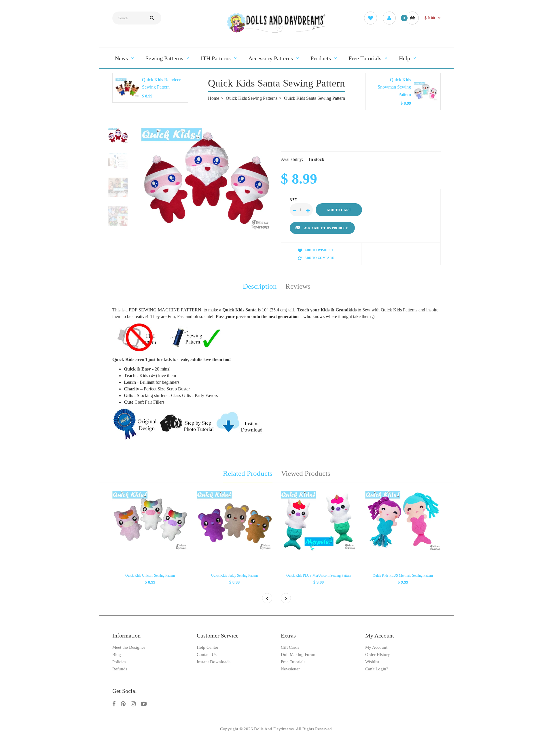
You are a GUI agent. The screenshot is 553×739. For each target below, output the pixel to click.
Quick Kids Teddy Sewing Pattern (234, 575)
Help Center (207, 647)
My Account (376, 647)
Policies (119, 661)
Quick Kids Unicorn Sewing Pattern (150, 575)
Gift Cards (290, 647)
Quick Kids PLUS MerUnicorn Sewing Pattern (318, 575)
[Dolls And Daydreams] (276, 32)
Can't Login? (376, 669)
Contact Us (207, 654)
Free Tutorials (293, 661)
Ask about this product (326, 228)
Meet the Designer (128, 647)
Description (260, 286)
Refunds (119, 669)
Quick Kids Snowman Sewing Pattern (394, 87)
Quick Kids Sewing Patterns (251, 98)
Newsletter (290, 669)
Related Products (247, 473)
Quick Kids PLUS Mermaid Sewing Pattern (403, 575)
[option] (206, 180)
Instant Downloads (213, 661)
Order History (377, 654)
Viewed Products (305, 473)
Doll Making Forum (299, 654)
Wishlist (372, 661)
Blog (116, 654)
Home (213, 98)
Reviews (297, 286)
